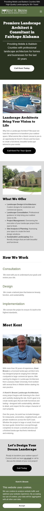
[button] (41, 11)
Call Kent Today (22, 68)
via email (27, 458)
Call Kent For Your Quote (19, 151)
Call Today (22, 468)
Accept (22, 505)
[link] (14, 11)
